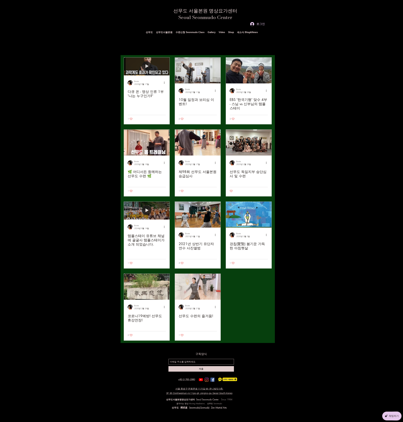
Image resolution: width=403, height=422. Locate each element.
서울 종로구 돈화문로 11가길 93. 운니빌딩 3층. (199, 389)
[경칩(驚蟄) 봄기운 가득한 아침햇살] (249, 215)
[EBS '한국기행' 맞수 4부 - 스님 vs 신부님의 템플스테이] (249, 70)
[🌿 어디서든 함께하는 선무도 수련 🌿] (147, 143)
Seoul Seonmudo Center (205, 17)
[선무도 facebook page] (212, 380)
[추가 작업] (165, 83)
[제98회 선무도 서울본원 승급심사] (198, 143)
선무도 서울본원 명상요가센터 (205, 10)
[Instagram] (207, 380)
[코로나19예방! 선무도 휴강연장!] (147, 287)
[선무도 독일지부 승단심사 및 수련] (249, 143)
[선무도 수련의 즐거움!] (198, 287)
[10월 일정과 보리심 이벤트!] (198, 70)
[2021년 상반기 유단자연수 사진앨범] (198, 215)
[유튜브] (201, 380)
